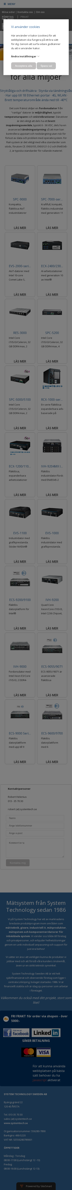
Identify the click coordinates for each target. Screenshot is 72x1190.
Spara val (46, 65)
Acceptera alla (23, 65)
